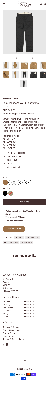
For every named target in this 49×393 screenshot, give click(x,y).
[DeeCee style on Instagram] (7, 345)
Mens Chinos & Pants (11, 242)
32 (5, 182)
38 (23, 182)
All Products (19, 237)
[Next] (31, 58)
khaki (10, 193)
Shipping (15, 114)
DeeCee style (27, 369)
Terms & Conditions (11, 330)
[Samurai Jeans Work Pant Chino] (25, 32)
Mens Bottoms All (32, 237)
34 (11, 182)
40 (29, 182)
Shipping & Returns (11, 327)
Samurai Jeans (11, 98)
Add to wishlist (12, 229)
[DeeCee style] (24, 4)
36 (17, 182)
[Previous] (17, 58)
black (5, 193)
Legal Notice (8, 336)
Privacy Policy (9, 333)
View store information (14, 221)
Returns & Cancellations (13, 339)
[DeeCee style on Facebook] (4, 345)
